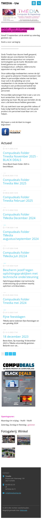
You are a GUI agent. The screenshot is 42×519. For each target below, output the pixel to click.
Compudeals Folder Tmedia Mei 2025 (16, 181)
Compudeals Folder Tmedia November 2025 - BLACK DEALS (20, 156)
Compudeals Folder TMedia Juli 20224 (16, 254)
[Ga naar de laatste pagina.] (14, 354)
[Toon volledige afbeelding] (8, 439)
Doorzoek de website (39, 3)
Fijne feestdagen (14, 317)
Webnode (23, 510)
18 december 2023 (15, 337)
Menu (34, 3)
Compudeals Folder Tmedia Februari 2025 (18, 199)
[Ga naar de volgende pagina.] (10, 354)
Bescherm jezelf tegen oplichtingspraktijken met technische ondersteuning (20, 273)
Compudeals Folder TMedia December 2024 (19, 216)
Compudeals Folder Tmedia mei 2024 (16, 301)
